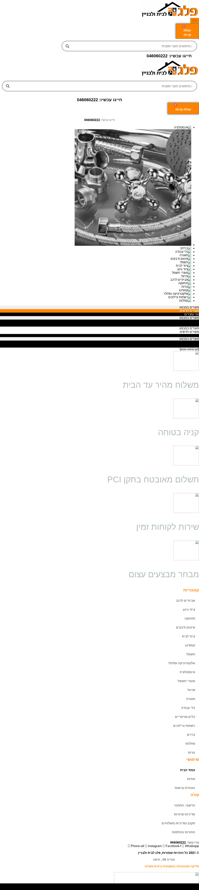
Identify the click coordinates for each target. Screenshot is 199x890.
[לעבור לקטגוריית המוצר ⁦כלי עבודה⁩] (95, 252)
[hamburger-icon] (194, 21)
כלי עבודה (188, 708)
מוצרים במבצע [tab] (189, 307)
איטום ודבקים (185, 627)
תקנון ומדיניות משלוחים (178, 823)
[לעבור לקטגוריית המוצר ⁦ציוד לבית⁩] (95, 266)
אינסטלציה (187, 672)
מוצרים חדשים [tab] (189, 310)
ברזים (191, 735)
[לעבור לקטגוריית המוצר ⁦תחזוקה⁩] (95, 283)
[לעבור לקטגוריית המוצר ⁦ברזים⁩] (95, 248)
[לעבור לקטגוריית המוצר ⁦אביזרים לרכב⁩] (95, 280)
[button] (100, 78)
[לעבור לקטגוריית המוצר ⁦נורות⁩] (95, 287)
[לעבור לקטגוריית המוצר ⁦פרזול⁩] (95, 276)
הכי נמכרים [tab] (191, 314)
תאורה (190, 699)
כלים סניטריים (185, 717)
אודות (191, 779)
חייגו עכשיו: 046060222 (169, 55)
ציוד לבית (188, 636)
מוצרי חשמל (186, 681)
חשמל (190, 654)
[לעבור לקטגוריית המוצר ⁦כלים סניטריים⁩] (95, 188)
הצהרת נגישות (185, 788)
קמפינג (190, 645)
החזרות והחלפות (183, 832)
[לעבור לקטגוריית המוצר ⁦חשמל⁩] (95, 262)
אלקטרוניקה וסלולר (181, 663)
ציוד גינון (189, 609)
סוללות (190, 743)
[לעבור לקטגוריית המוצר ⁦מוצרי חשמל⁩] (95, 273)
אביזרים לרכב (185, 600)
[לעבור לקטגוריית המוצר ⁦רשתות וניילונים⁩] (95, 297)
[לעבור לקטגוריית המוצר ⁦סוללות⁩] (95, 300)
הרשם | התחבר (184, 805)
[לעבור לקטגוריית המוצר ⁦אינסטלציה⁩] (95, 127)
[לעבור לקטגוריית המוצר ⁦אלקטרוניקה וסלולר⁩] (95, 294)
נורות (191, 752)
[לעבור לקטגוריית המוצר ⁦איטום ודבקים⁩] (95, 259)
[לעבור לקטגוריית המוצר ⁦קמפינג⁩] (95, 290)
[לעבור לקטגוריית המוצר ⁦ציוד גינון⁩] (95, 269)
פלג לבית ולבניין (149, 853)
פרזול (191, 690)
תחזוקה (190, 618)
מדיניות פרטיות (184, 814)
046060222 (92, 120)
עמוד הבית (187, 770)
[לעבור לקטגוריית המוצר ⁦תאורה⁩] (95, 255)
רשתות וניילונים (184, 726)
